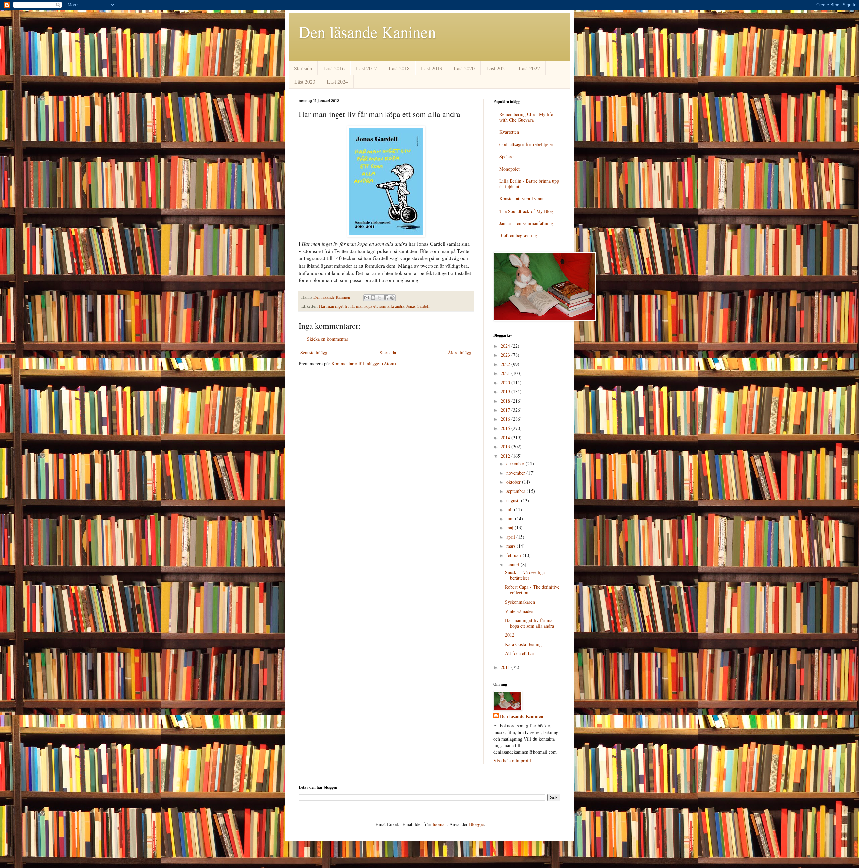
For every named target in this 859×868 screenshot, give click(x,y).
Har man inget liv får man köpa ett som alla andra (361, 306)
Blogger (476, 824)
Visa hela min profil (512, 760)
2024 (506, 346)
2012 (506, 456)
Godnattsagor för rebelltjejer (526, 144)
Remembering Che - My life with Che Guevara (526, 117)
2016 (506, 419)
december (516, 463)
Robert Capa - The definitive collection (532, 590)
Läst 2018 (399, 68)
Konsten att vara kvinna (521, 198)
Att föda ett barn (521, 653)
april (511, 537)
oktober (514, 482)
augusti (513, 500)
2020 (506, 382)
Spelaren (507, 156)
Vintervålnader (519, 611)
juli (510, 509)
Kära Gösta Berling (523, 644)
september (516, 491)
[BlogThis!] (373, 297)
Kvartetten (509, 132)
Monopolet (509, 169)
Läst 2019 (431, 68)
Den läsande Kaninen (367, 31)
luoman (440, 824)
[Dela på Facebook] (386, 297)
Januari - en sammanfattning (526, 223)
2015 (506, 428)
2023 (506, 355)
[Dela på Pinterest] (392, 297)
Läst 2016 (334, 68)
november (516, 473)
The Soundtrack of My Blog (526, 211)
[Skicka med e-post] (366, 297)
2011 (506, 667)
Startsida (303, 68)
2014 (506, 437)
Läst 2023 (304, 81)
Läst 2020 (464, 68)
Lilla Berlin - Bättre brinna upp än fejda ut (529, 184)
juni (510, 518)
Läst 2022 (529, 68)
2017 (506, 410)
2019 (506, 391)
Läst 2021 (496, 68)
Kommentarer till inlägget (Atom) (363, 363)
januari (513, 564)
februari (514, 555)
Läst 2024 (337, 81)
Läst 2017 (366, 68)
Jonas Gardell (418, 306)
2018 (506, 401)
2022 (506, 364)
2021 (506, 373)
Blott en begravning (518, 235)
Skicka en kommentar (327, 339)
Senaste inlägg (313, 352)
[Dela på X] (379, 297)
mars (511, 546)
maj (510, 527)
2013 (506, 446)
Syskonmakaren (520, 602)
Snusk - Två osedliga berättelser (525, 575)
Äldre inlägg (459, 352)
